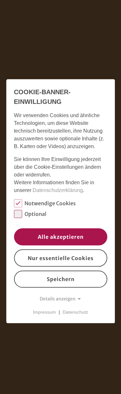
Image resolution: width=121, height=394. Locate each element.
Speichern (61, 279)
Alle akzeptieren (61, 237)
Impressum (44, 312)
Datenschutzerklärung (58, 190)
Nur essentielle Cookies (61, 258)
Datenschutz (75, 312)
